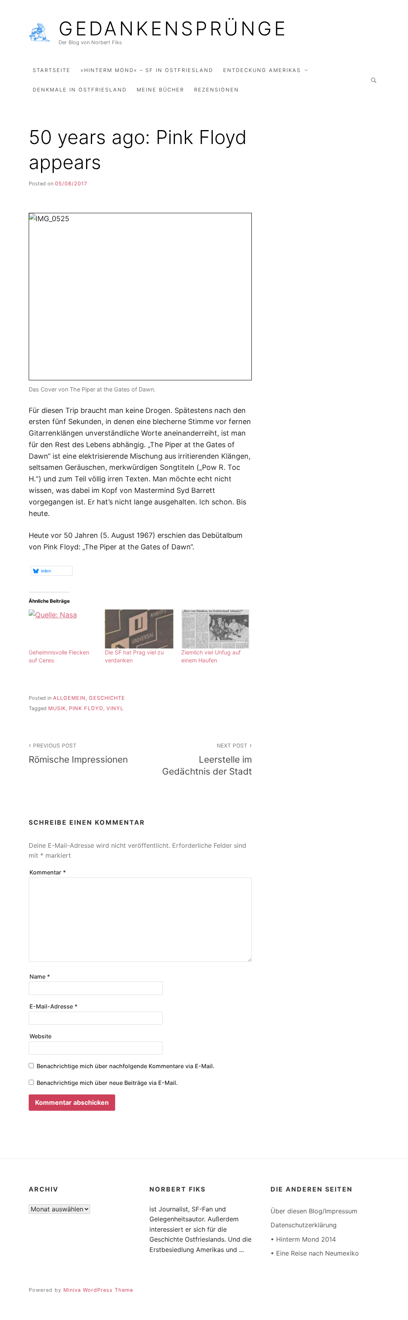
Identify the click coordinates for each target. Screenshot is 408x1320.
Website (40, 1036)
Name (39, 976)
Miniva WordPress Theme (98, 1290)
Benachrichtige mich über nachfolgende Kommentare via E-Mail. (125, 1066)
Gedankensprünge (173, 28)
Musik (57, 708)
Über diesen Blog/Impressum (314, 1211)
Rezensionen (216, 90)
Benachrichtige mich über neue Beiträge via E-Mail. (107, 1082)
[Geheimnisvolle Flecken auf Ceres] (63, 628)
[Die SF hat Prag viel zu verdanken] (139, 628)
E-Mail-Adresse (53, 1006)
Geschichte (107, 698)
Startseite (52, 70)
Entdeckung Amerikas (262, 70)
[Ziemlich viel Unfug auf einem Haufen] (215, 628)
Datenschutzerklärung (304, 1225)
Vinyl (115, 708)
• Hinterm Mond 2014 (303, 1239)
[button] (52, 571)
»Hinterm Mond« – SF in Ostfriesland (146, 70)
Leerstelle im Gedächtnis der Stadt (207, 759)
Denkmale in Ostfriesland (80, 90)
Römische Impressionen (78, 753)
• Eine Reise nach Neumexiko (315, 1253)
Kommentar (47, 872)
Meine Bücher (160, 90)
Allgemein (69, 698)
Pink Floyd (86, 708)
